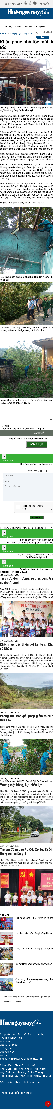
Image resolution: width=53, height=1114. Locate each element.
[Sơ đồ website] (26, 4)
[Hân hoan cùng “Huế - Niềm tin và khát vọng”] (6, 923)
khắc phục (22, 428)
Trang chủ (8, 27)
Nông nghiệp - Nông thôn (34, 27)
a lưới (3, 428)
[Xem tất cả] (5, 13)
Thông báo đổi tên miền (16, 1092)
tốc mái (31, 428)
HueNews (42, 4)
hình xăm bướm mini (12, 1002)
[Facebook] (30, 4)
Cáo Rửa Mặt (22, 997)
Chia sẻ (43, 37)
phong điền (11, 428)
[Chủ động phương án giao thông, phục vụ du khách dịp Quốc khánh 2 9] (6, 984)
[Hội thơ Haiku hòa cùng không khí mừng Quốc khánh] (6, 938)
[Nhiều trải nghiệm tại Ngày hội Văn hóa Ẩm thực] (6, 953)
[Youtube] (35, 4)
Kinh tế (18, 27)
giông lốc (39, 428)
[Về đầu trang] (48, 1104)
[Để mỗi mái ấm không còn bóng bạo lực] (6, 969)
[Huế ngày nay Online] (30, 13)
